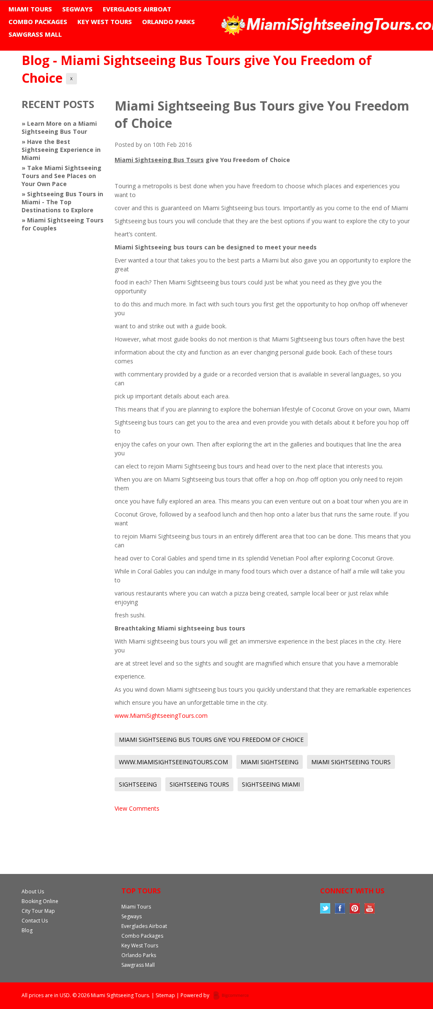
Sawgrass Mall (35, 34)
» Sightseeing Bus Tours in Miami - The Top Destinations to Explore (62, 202)
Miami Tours (30, 9)
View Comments (137, 808)
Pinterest (355, 908)
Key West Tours (104, 21)
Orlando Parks (168, 21)
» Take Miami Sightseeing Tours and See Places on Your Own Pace (61, 176)
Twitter (325, 908)
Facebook (340, 908)
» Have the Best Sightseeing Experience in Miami (61, 150)
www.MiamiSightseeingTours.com (161, 715)
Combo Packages (37, 21)
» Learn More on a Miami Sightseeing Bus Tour (59, 127)
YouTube (369, 908)
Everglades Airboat (137, 9)
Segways (77, 9)
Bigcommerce (234, 996)
